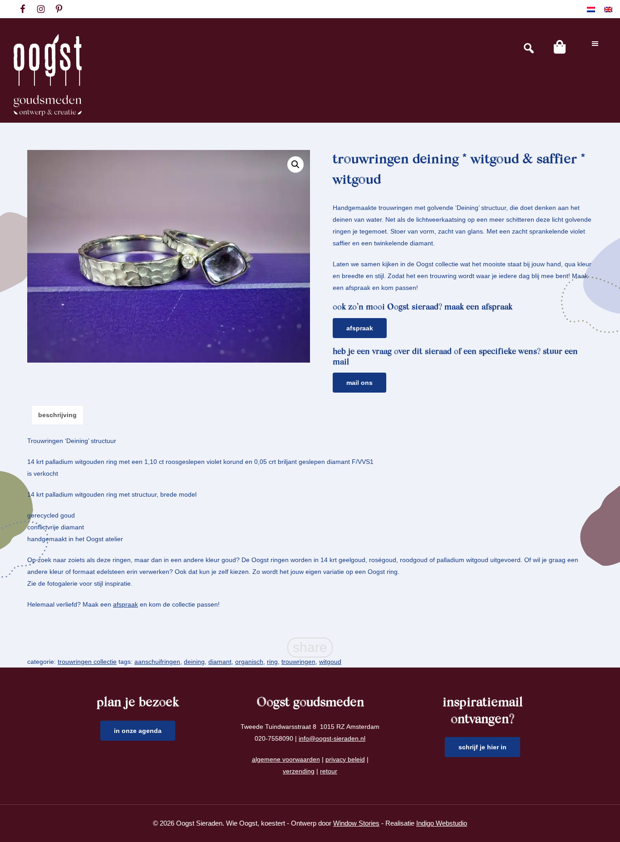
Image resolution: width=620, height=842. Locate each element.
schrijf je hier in (482, 747)
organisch (249, 661)
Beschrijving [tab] (57, 415)
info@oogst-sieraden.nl (332, 738)
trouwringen (298, 661)
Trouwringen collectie (87, 661)
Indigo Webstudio (441, 823)
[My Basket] (560, 47)
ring (272, 661)
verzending (299, 771)
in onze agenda (138, 730)
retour (328, 771)
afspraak (125, 604)
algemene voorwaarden (286, 759)
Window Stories (356, 823)
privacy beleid (345, 759)
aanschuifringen (157, 661)
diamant (219, 661)
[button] (295, 164)
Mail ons (359, 382)
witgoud (330, 661)
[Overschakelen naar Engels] (608, 9)
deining (194, 661)
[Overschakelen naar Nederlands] (591, 9)
